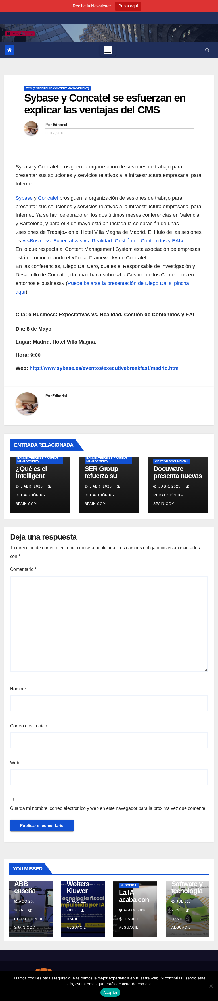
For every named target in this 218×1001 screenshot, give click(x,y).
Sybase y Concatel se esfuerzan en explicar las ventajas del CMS (104, 104)
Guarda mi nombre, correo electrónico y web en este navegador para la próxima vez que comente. (108, 808)
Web (14, 762)
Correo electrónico (28, 725)
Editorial (60, 124)
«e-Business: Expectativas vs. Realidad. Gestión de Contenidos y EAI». (103, 240)
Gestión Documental (171, 461)
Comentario (23, 569)
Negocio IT (129, 885)
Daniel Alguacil (76, 923)
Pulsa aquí (128, 5)
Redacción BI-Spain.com (30, 499)
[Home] (9, 50)
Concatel (48, 198)
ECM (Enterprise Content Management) (57, 88)
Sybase (24, 198)
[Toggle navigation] (108, 50)
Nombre (18, 688)
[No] (211, 986)
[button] (207, 50)
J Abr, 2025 (31, 486)
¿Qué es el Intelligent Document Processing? (34, 479)
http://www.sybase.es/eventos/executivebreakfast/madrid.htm (104, 368)
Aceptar (110, 992)
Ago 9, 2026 (135, 910)
